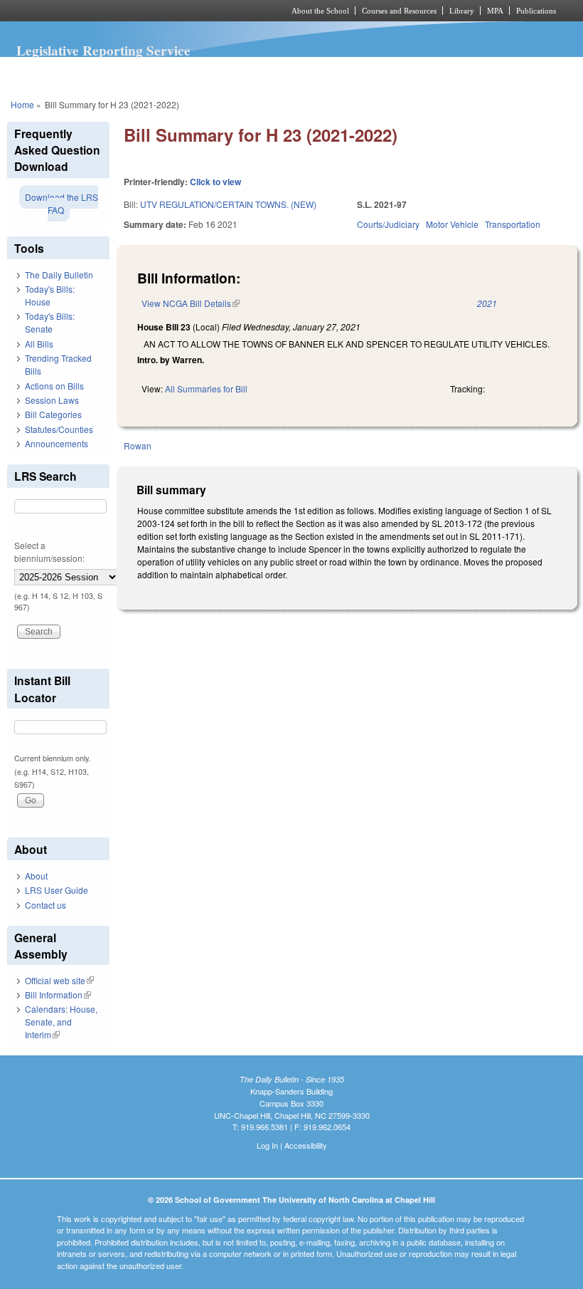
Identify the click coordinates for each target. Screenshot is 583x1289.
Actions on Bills (54, 386)
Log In (267, 1145)
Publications (536, 10)
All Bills (39, 344)
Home (22, 104)
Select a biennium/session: (49, 551)
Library (461, 10)
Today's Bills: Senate (50, 322)
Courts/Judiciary (388, 224)
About (36, 876)
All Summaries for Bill (206, 388)
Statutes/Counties (59, 429)
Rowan (137, 445)
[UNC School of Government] (128, 10)
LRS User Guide (56, 890)
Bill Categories (53, 414)
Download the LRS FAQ (61, 203)
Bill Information (58, 994)
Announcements (56, 443)
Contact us (45, 905)
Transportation (512, 224)
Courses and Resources (399, 10)
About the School (320, 10)
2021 (487, 303)
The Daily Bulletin (59, 274)
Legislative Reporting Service (103, 51)
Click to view (215, 181)
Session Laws (52, 400)
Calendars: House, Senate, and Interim (61, 1021)
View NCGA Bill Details (190, 303)
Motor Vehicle (452, 224)
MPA (495, 10)
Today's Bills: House (50, 295)
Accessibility (305, 1145)
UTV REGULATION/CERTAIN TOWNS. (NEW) (228, 204)
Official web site (59, 980)
